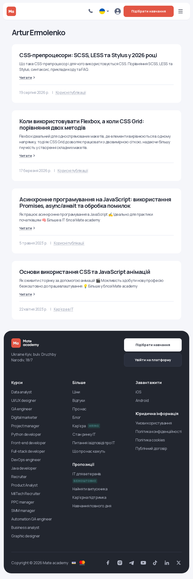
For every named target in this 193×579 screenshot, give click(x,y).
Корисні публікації (71, 92)
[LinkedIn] (167, 563)
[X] (179, 563)
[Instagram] (120, 563)
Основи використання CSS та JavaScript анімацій (84, 271)
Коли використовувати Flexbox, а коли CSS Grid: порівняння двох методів (81, 124)
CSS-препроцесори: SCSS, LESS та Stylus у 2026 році (88, 55)
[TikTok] (155, 563)
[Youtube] (143, 563)
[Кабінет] (118, 11)
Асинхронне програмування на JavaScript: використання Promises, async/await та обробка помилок (95, 202)
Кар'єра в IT (64, 309)
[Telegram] (132, 563)
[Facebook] (108, 563)
